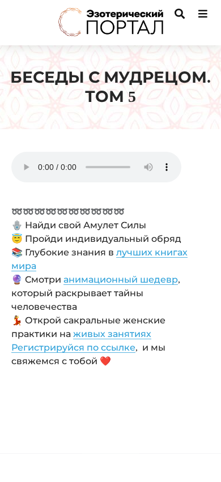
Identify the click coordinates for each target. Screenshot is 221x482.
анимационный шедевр (120, 279)
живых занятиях (112, 334)
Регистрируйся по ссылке (73, 347)
